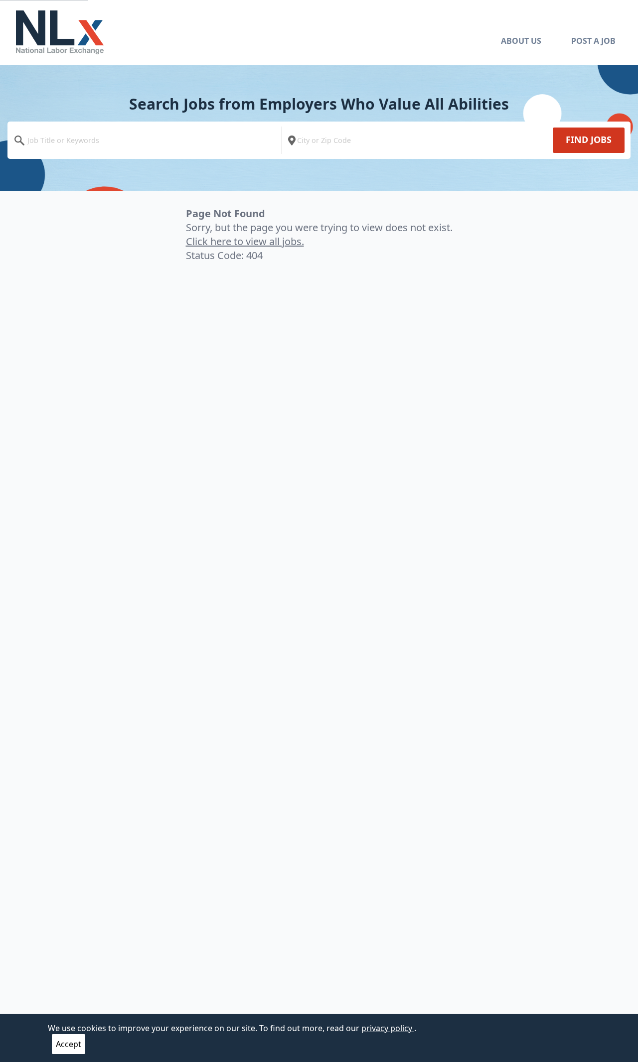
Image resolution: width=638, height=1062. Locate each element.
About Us (521, 40)
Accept (68, 1044)
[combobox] (147, 140)
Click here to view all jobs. (245, 241)
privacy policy (387, 1028)
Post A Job (593, 40)
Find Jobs (589, 139)
